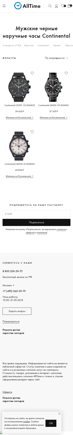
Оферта (7, 392)
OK (51, 423)
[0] (62, 5)
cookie (26, 421)
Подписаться (36, 222)
